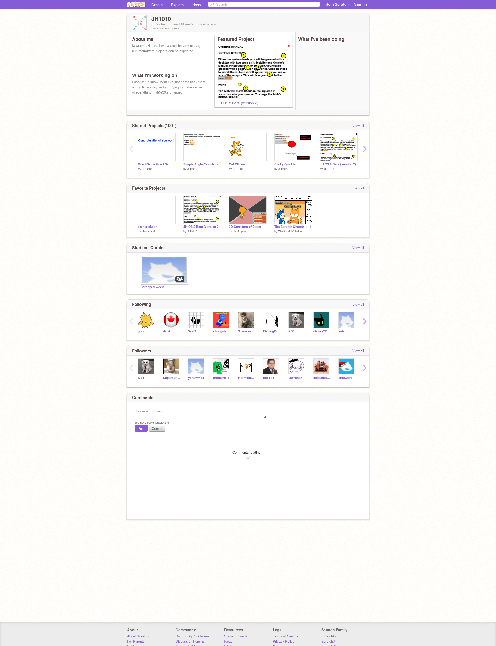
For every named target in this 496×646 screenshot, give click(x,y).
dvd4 (166, 331)
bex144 (268, 378)
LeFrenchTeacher (297, 378)
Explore (177, 4)
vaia (341, 331)
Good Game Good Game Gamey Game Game (157, 164)
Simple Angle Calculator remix (202, 164)
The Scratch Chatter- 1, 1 (292, 226)
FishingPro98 (272, 331)
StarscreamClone (246, 331)
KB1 (291, 331)
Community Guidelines (193, 636)
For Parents (136, 641)
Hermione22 (246, 378)
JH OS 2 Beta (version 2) (238, 102)
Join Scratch (337, 4)
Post (141, 428)
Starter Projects (236, 636)
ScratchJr (328, 641)
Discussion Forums (190, 641)
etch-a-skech (147, 226)
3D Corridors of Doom (245, 226)
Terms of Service (285, 636)
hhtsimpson (240, 231)
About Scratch (138, 636)
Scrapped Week (152, 287)
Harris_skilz (149, 231)
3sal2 (192, 331)
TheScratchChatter (290, 231)
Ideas (196, 4)
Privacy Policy (284, 641)
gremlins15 (221, 378)
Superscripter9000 (171, 378)
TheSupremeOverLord (347, 378)
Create (157, 4)
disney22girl (322, 331)
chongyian (220, 331)
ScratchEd (329, 636)
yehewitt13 (196, 378)
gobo (141, 331)
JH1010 (147, 169)
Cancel (157, 428)
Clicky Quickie (285, 164)
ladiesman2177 (322, 378)
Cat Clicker (237, 164)
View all (358, 125)
